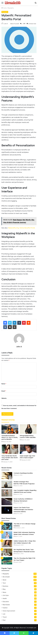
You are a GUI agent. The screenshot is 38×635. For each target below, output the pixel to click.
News (4, 592)
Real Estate (6, 604)
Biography (11, 8)
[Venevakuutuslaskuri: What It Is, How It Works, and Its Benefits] (9, 429)
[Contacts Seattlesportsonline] (6, 475)
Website (4, 398)
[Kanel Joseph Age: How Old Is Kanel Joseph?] (28, 449)
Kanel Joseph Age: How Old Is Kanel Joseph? (27, 456)
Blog (4, 589)
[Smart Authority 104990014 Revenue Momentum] (6, 501)
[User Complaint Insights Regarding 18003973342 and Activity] (6, 493)
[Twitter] (10, 323)
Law (4, 614)
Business (5, 586)
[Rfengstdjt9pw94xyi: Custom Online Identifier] (28, 429)
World (4, 580)
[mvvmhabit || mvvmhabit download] (12, 2)
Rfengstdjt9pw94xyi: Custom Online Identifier (28, 436)
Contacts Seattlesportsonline (23, 473)
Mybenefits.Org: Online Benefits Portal (21, 228)
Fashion (5, 608)
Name (3, 383)
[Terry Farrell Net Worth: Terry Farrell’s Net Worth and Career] (9, 449)
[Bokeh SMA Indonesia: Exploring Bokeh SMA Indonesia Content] (6, 535)
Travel (5, 617)
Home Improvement (9, 611)
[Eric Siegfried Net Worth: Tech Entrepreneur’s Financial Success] (6, 552)
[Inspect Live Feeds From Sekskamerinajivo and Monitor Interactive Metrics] (6, 510)
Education (6, 601)
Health (5, 598)
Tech (4, 583)
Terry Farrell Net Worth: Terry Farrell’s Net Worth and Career (9, 457)
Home (5, 8)
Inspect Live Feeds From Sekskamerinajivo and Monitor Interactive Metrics (23, 509)
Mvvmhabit (6, 577)
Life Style (6, 595)
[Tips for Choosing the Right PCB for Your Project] (6, 560)
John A (6, 23)
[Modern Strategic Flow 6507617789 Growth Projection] (6, 484)
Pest (4, 620)
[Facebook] (5, 323)
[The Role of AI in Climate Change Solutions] (6, 526)
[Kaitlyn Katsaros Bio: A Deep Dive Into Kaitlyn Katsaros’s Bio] (6, 543)
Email (3, 391)
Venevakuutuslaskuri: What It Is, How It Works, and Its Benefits (9, 437)
